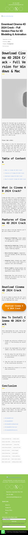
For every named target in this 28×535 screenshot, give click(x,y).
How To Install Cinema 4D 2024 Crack (15, 179)
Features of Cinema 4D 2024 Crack (14, 173)
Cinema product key (6, 456)
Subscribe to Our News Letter (9, 517)
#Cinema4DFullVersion (11, 427)
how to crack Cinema (15, 459)
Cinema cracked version (7, 444)
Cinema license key (6, 453)
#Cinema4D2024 (9, 421)
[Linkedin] (12, 9)
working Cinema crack (17, 462)
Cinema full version (6, 450)
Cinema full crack (17, 447)
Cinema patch (15, 453)
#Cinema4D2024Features (11, 430)
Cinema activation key (6, 438)
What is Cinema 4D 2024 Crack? (13, 170)
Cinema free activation (6, 447)
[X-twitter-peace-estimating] (16, 9)
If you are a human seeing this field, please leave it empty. (13, 524)
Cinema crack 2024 (6, 441)
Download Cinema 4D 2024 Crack (13, 176)
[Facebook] (7, 9)
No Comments (6, 46)
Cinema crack (16, 438)
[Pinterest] (21, 9)
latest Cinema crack (6, 462)
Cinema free (16, 444)
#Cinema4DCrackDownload (11, 424)
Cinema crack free (16, 441)
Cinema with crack (6, 459)
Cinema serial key (16, 456)
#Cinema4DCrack (9, 418)
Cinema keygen (15, 450)
